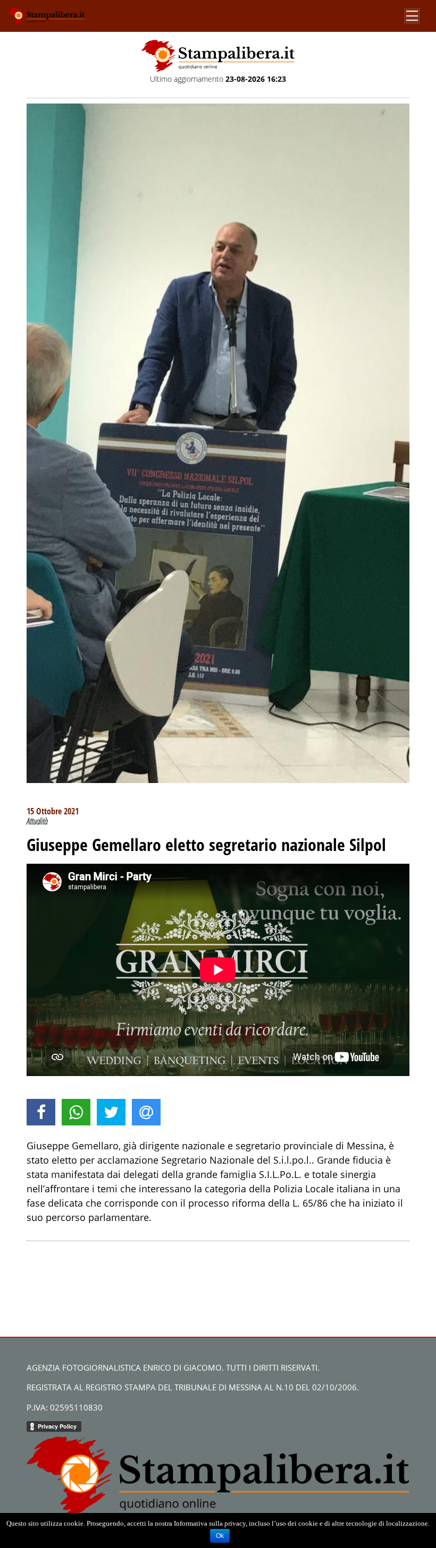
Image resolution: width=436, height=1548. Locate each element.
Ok (220, 1536)
